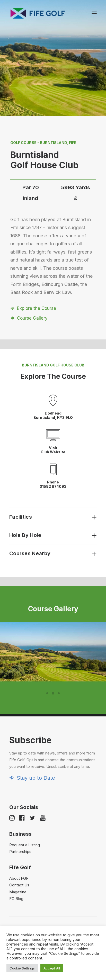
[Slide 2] (53, 693)
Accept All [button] (51, 968)
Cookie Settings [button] (22, 968)
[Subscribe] (53, 758)
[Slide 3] (58, 693)
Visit (53, 448)
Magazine (17, 891)
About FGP (19, 878)
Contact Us (19, 885)
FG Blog (16, 898)
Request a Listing (24, 844)
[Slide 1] (47, 693)
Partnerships (20, 851)
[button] (94, 13)
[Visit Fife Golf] (37, 13)
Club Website (53, 452)
